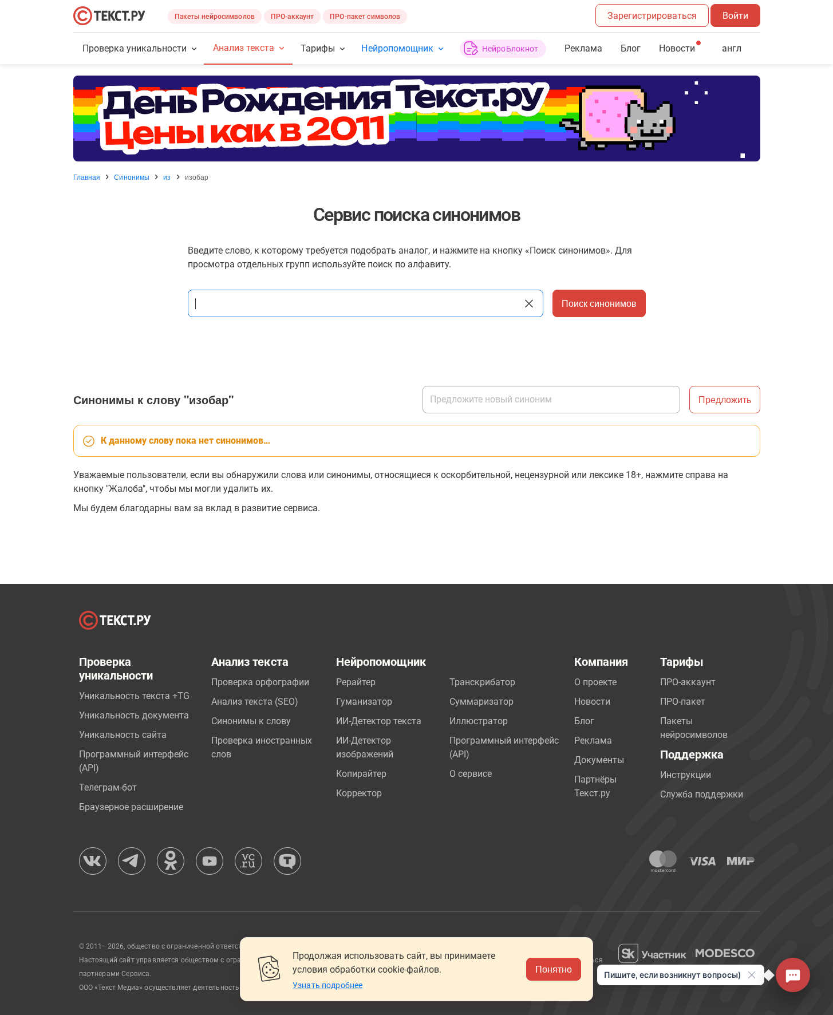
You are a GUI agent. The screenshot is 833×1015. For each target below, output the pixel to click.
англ (731, 48)
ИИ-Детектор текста (378, 721)
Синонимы (131, 177)
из (167, 177)
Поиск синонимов (599, 303)
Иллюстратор (478, 721)
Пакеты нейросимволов (215, 17)
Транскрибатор (482, 682)
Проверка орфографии (260, 682)
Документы (599, 760)
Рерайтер (356, 682)
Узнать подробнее (327, 985)
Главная (87, 177)
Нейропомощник (397, 48)
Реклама (583, 48)
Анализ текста (243, 47)
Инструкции (685, 774)
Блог (631, 48)
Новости (592, 701)
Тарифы (318, 48)
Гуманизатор (364, 701)
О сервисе (470, 773)
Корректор (359, 793)
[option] (416, 118)
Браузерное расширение (131, 806)
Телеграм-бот (108, 787)
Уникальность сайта (123, 734)
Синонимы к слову (251, 721)
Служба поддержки (701, 794)
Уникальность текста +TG (134, 695)
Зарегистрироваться (652, 15)
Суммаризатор (481, 701)
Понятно (553, 968)
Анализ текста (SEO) (254, 701)
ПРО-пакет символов (365, 17)
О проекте (595, 682)
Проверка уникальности (134, 48)
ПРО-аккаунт (292, 17)
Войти (735, 15)
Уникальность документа (134, 715)
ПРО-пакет (682, 701)
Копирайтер (361, 773)
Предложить (724, 399)
